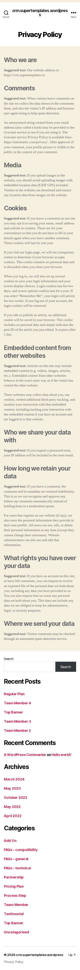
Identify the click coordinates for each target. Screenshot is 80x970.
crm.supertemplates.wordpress (40, 13)
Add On (10, 841)
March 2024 (14, 779)
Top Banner (13, 712)
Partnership (14, 877)
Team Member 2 (17, 730)
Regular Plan (14, 694)
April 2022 (12, 816)
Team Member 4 (17, 703)
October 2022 (15, 797)
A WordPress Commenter (25, 755)
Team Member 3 (17, 721)
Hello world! (61, 755)
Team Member (16, 905)
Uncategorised (16, 932)
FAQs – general (16, 859)
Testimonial (14, 914)
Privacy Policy (13, 962)
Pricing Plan (14, 886)
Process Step (15, 895)
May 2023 (12, 788)
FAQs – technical (17, 868)
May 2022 (12, 807)
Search (8, 659)
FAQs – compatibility (21, 850)
